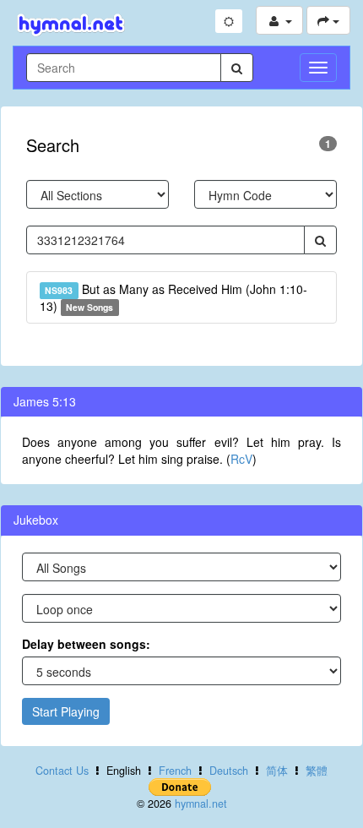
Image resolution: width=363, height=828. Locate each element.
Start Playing (66, 711)
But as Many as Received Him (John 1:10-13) (173, 297)
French (175, 770)
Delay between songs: (86, 643)
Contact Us (62, 770)
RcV (241, 458)
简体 (277, 770)
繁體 (317, 770)
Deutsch (228, 770)
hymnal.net (201, 803)
